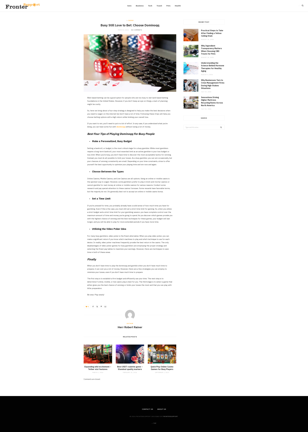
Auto (129, 6)
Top (154, 423)
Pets (168, 6)
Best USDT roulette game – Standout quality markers (130, 368)
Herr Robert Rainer (130, 327)
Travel (159, 6)
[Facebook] (72, 106)
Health (178, 6)
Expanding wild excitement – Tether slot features (97, 368)
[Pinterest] (72, 118)
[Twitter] (72, 112)
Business (140, 6)
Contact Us (147, 409)
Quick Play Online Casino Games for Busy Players (162, 368)
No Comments (136, 30)
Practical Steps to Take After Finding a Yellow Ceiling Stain (212, 33)
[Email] (72, 124)
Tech (150, 6)
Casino (131, 20)
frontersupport (170, 416)
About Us (161, 409)
